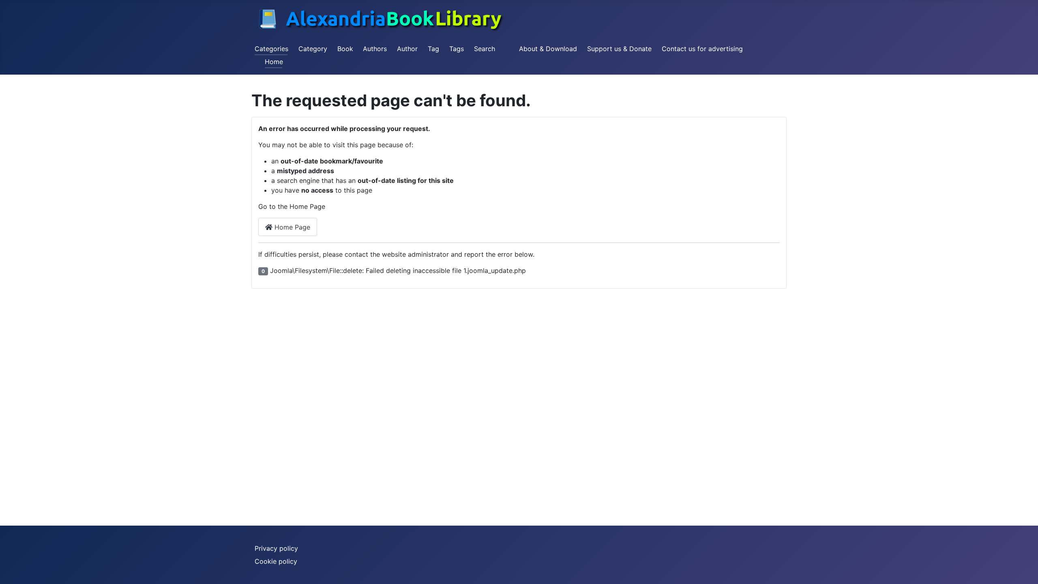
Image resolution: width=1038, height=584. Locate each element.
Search (484, 49)
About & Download (548, 49)
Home (274, 62)
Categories (271, 49)
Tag (433, 49)
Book (345, 49)
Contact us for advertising (702, 49)
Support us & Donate (619, 49)
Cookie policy (276, 561)
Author (407, 49)
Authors (375, 49)
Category (312, 49)
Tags (456, 49)
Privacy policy (276, 548)
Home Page (291, 227)
